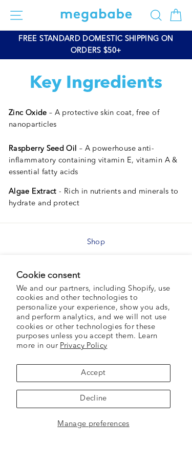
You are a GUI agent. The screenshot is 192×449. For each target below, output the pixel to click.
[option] (96, 45)
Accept (93, 373)
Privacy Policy (83, 346)
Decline (93, 399)
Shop (96, 242)
